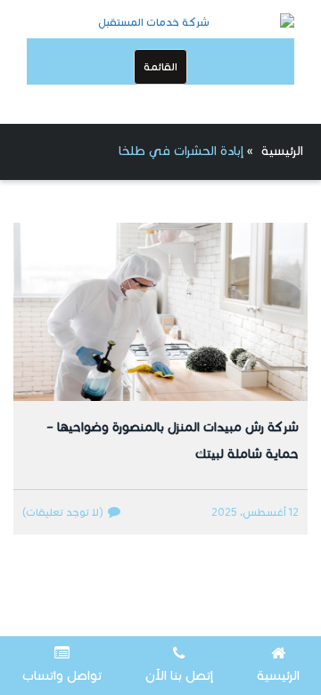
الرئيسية (282, 151)
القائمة (160, 66)
